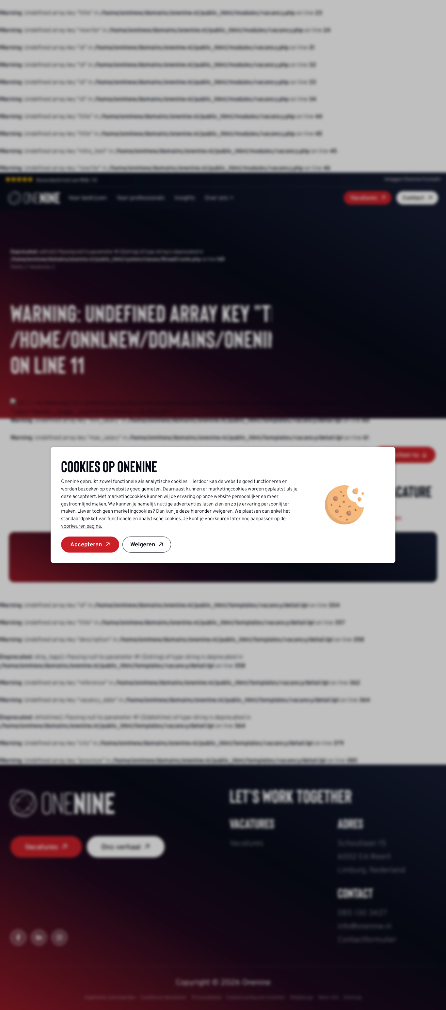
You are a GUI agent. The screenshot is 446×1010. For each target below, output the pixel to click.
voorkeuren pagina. (81, 526)
